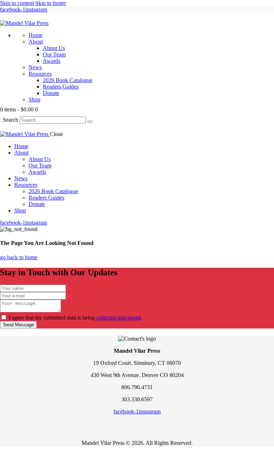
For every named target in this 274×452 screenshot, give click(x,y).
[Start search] (90, 122)
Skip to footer (50, 3)
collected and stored (118, 318)
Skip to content (17, 3)
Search (10, 120)
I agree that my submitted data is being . (75, 318)
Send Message (18, 324)
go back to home (18, 257)
